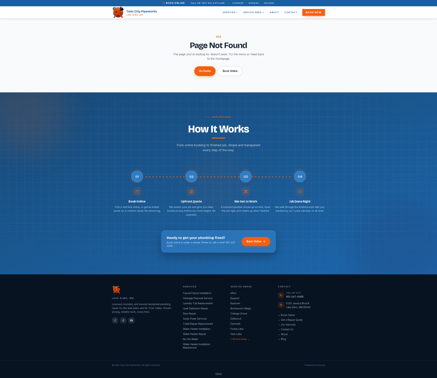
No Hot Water (190, 339)
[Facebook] (115, 320)
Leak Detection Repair (195, 308)
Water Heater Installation (196, 328)
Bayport (234, 298)
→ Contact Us (285, 329)
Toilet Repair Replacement (198, 323)
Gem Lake (236, 333)
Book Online (175, 3)
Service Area (252, 12)
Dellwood (235, 318)
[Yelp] (123, 320)
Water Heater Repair (194, 333)
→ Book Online (286, 315)
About (274, 12)
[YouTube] (131, 320)
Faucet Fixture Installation (197, 293)
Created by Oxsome (315, 365)
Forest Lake (237, 328)
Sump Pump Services (195, 318)
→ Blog (282, 338)
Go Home (205, 71)
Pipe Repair (189, 313)
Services (229, 12)
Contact (290, 12)
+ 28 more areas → (239, 339)
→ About (283, 334)
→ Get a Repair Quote (290, 319)
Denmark (235, 323)
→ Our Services (287, 324)
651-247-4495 (295, 296)
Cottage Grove (238, 313)
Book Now (314, 12)
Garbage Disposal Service (198, 298)
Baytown (235, 303)
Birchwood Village (240, 308)
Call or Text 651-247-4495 (208, 3)
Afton (233, 293)
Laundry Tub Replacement (198, 303)
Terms (218, 373)
